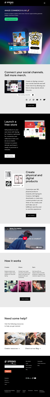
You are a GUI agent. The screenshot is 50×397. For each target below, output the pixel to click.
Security (36, 390)
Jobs (6, 384)
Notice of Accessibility (42, 391)
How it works (28, 367)
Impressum (30, 390)
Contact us (7, 382)
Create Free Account (11, 19)
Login (27, 363)
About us (6, 380)
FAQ (26, 369)
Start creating (9, 156)
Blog (38, 365)
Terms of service (18, 391)
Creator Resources (41, 363)
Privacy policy (24, 391)
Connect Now (31, 105)
